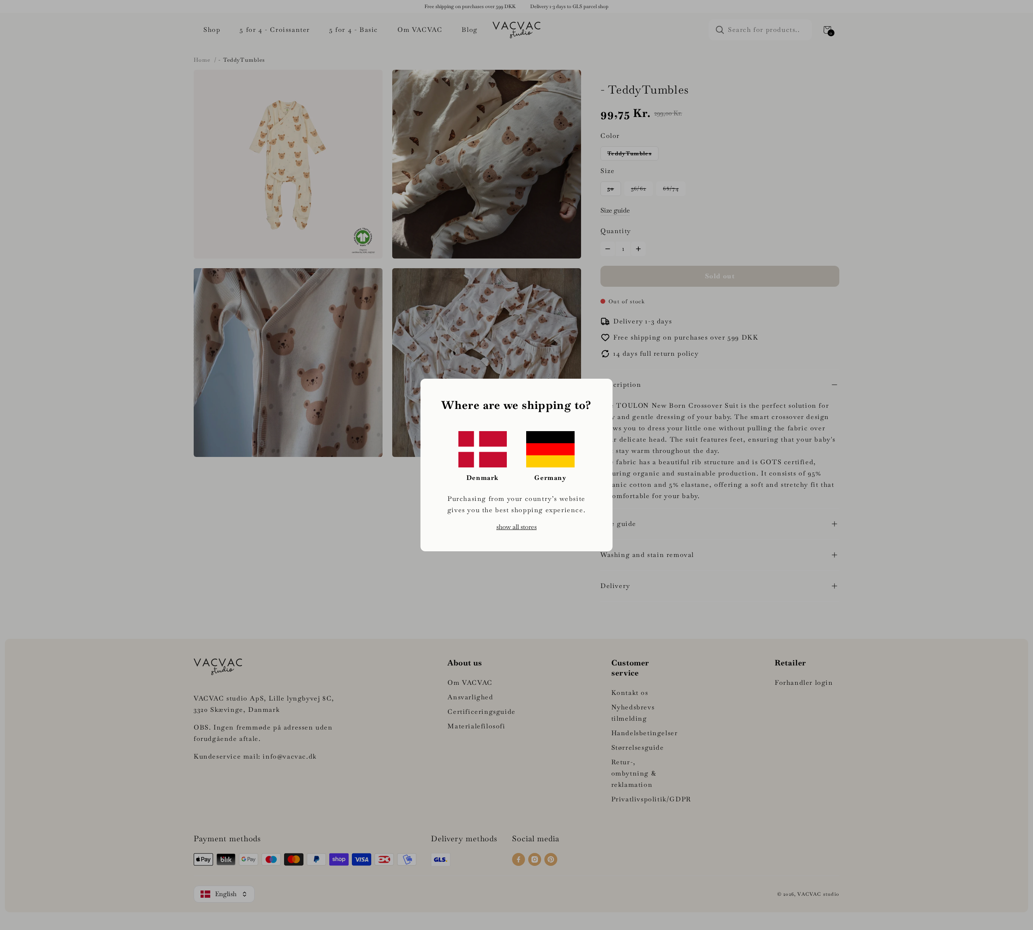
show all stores (516, 527)
